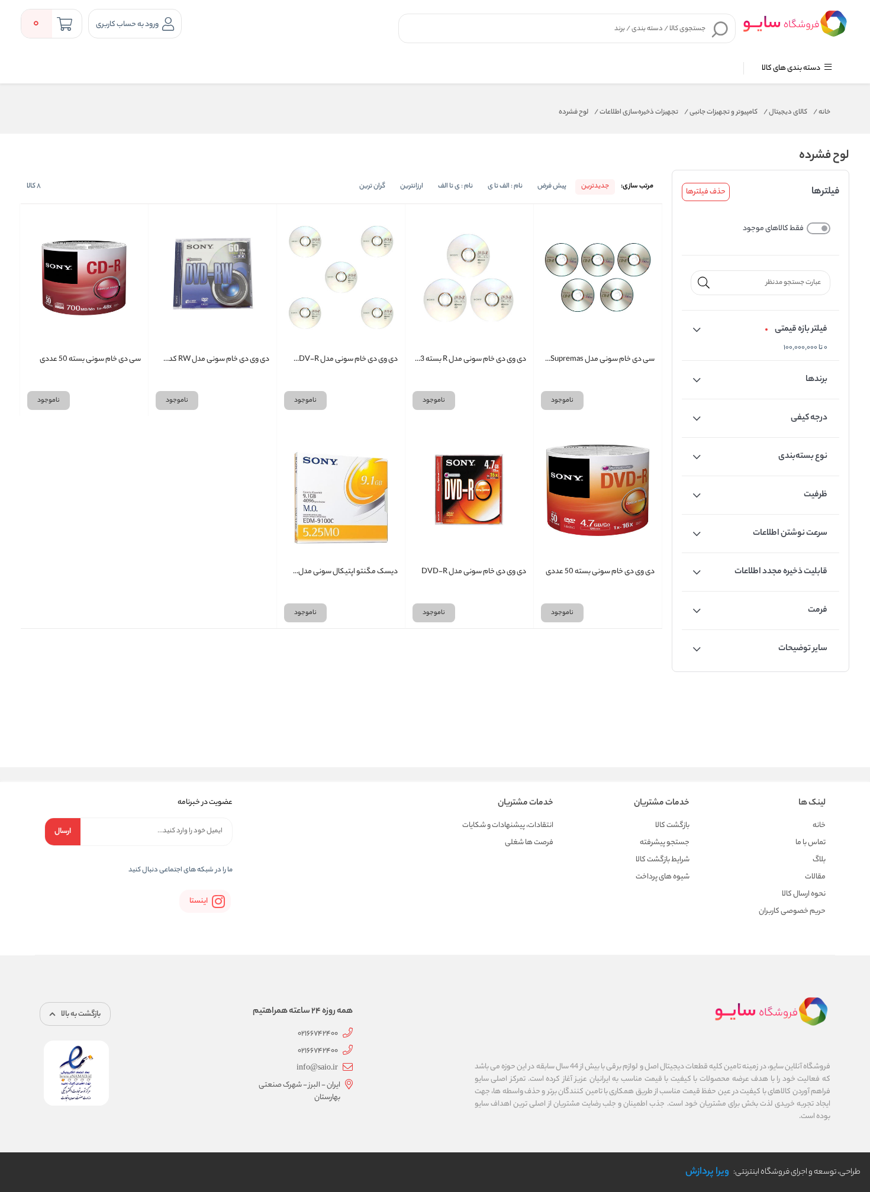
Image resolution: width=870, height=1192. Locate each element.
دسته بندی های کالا (791, 68)
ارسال (62, 831)
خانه (821, 112)
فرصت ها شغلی (529, 842)
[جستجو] (720, 29)
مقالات (815, 877)
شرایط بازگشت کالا (662, 860)
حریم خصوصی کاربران (792, 911)
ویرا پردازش (707, 1172)
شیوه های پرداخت (662, 877)
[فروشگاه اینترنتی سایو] (794, 23)
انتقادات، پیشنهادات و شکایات (507, 825)
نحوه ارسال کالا (804, 894)
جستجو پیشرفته (664, 842)
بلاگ (819, 860)
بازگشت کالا (672, 825)
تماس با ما (810, 842)
